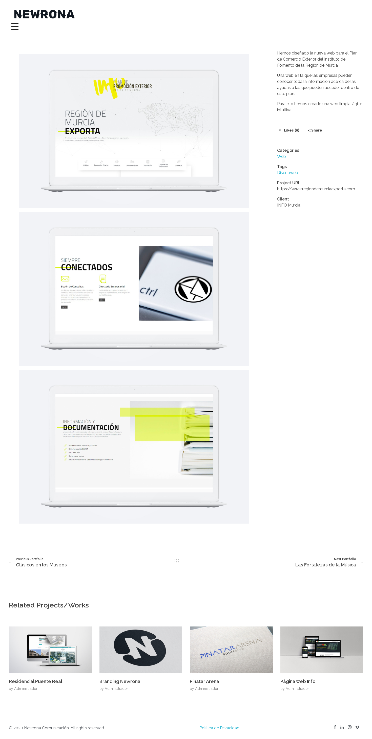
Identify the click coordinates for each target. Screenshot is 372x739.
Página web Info (298, 681)
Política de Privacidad (219, 728)
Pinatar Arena (204, 681)
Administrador (25, 689)
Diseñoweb (287, 172)
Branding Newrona (119, 681)
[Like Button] (280, 130)
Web (281, 156)
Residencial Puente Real (35, 681)
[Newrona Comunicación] (186, 14)
